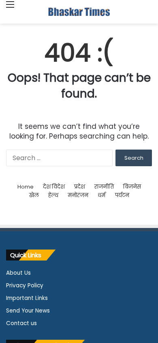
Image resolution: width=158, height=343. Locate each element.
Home (25, 187)
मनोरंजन (78, 195)
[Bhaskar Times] (79, 12)
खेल (34, 195)
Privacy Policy (24, 285)
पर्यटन (122, 195)
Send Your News (28, 311)
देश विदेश (54, 187)
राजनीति (104, 187)
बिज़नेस (132, 187)
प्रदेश (79, 187)
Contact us (21, 323)
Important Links (27, 298)
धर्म (101, 195)
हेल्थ (53, 195)
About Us (18, 273)
